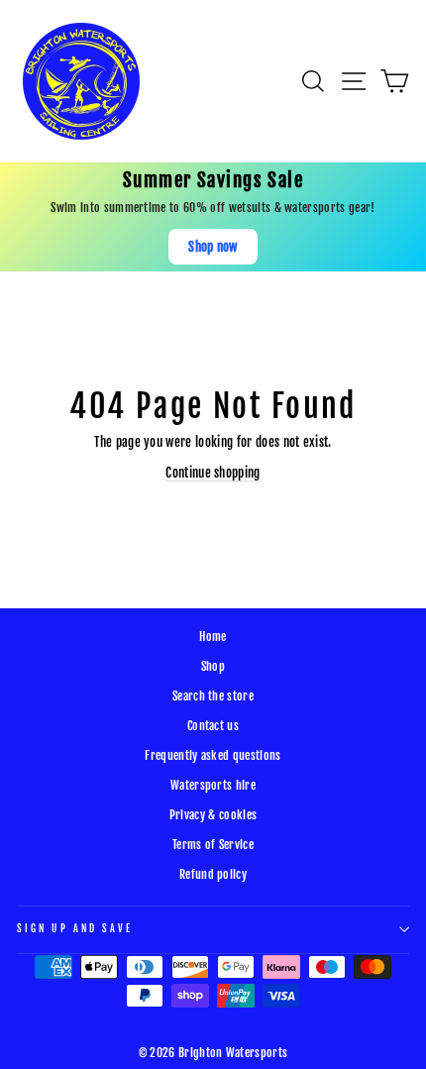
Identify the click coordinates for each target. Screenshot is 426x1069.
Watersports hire (213, 785)
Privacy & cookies (213, 814)
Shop (213, 666)
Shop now (213, 247)
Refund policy (213, 874)
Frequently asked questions (212, 755)
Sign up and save (75, 928)
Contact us (213, 725)
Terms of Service (213, 844)
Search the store (213, 696)
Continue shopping (212, 473)
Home (212, 636)
